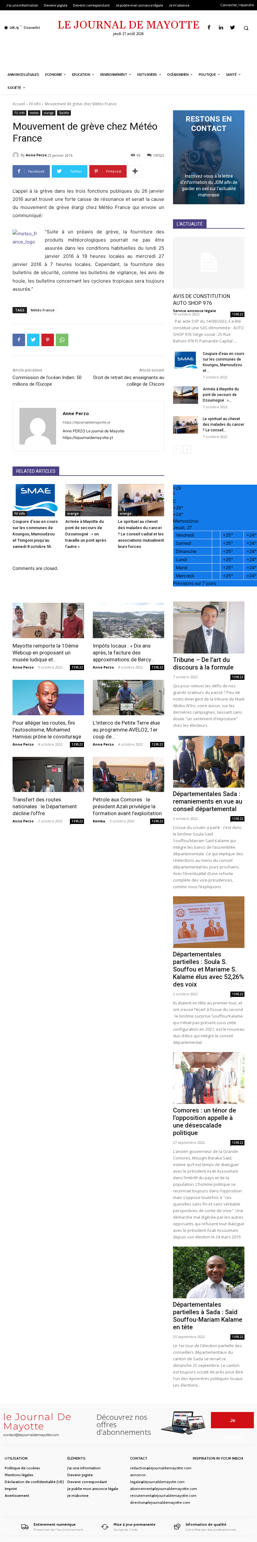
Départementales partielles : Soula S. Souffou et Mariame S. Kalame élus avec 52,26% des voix (208, 969)
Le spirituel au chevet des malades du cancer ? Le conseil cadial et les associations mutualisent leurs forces (141, 534)
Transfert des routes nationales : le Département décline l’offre (45, 806)
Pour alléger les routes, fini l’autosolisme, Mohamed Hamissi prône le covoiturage (47, 730)
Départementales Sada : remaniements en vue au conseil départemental (207, 801)
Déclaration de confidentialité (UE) (34, 1481)
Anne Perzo (36, 155)
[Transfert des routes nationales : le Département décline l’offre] (48, 774)
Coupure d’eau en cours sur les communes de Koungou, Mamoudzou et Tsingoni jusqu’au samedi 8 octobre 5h (35, 534)
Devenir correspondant (87, 1481)
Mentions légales (19, 1474)
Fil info (35, 104)
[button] (246, 28)
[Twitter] (232, 27)
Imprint (11, 1488)
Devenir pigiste (80, 1474)
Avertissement (17, 1495)
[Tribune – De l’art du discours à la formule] (208, 627)
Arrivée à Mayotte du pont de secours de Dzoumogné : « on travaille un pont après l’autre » (85, 534)
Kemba (99, 821)
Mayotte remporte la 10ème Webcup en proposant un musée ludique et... (45, 653)
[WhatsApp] (62, 340)
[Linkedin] (221, 27)
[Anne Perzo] (17, 155)
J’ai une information (84, 1468)
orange (49, 113)
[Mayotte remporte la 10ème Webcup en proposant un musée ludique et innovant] (48, 620)
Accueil (19, 104)
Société (64, 113)
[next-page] (187, 449)
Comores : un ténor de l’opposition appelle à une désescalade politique (204, 1122)
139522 (77, 667)
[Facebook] (209, 27)
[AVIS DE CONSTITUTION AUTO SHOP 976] (208, 263)
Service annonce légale (194, 310)
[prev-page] (177, 449)
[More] (135, 171)
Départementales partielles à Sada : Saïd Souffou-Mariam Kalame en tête (207, 1316)
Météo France (43, 310)
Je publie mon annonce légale (92, 1488)
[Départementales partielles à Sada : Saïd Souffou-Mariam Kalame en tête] (208, 1272)
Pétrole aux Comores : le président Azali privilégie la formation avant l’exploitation (127, 806)
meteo (34, 113)
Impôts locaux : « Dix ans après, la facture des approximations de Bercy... (124, 653)
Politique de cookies (22, 1468)
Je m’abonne (77, 1495)
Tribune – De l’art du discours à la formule (203, 663)
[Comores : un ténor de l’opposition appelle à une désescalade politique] (208, 1078)
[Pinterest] (47, 340)
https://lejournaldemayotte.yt (86, 422)
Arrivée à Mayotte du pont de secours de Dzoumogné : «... (221, 395)
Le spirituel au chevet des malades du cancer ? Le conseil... (223, 424)
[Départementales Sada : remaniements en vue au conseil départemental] (208, 762)
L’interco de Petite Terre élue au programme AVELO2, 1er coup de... (126, 730)
